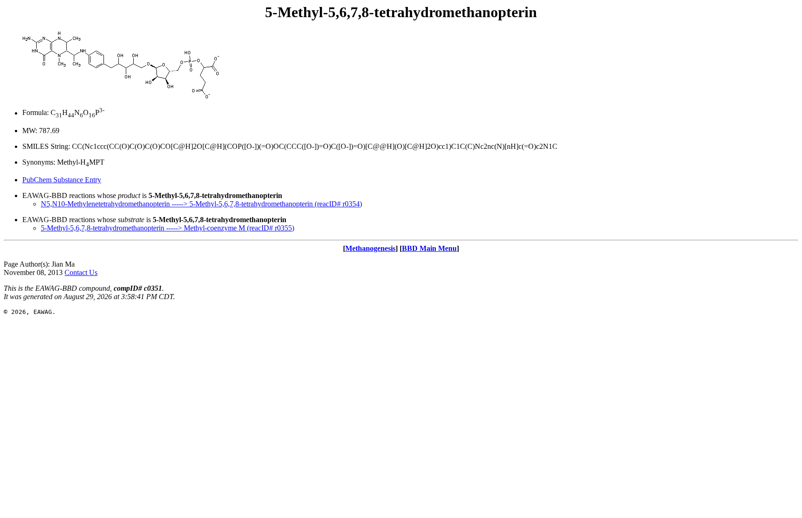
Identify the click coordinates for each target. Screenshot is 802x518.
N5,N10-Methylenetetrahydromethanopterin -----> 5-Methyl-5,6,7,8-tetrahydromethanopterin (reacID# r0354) (201, 204)
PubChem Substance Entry (61, 180)
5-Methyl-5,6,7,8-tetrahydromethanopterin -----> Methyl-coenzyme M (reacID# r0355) (167, 228)
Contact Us (81, 272)
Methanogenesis (370, 248)
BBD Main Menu (429, 248)
